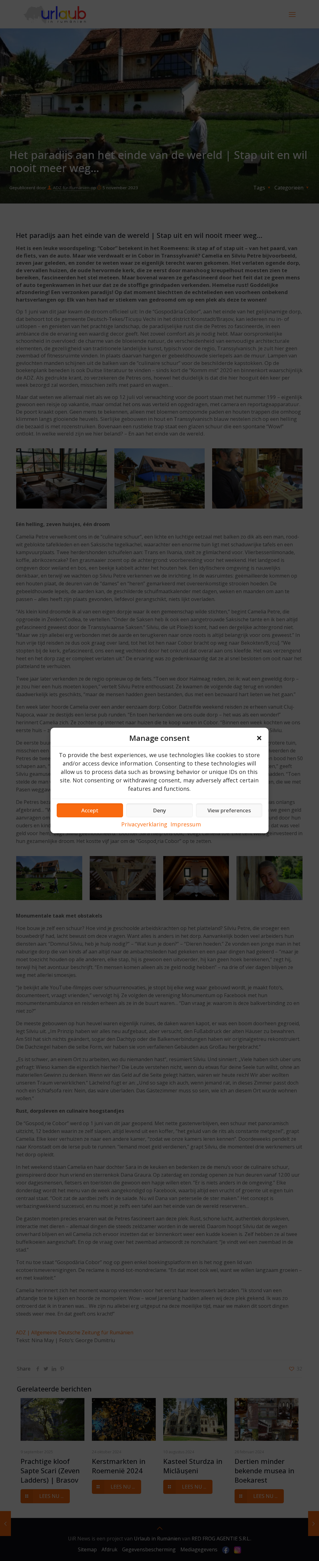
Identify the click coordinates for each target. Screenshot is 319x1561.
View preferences (229, 810)
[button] (259, 738)
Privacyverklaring (144, 824)
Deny (159, 810)
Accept (89, 810)
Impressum (185, 824)
